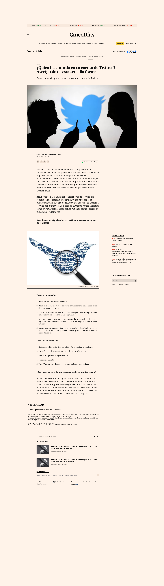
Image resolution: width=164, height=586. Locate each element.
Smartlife (35, 51)
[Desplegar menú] (28, 34)
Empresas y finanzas (44, 43)
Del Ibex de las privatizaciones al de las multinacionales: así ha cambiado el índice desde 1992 (124, 261)
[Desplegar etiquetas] (98, 475)
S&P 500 (52, 25)
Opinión (94, 43)
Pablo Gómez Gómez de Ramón (49, 155)
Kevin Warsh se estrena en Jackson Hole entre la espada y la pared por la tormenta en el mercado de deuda (124, 252)
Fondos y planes (76, 43)
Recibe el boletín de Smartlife (47, 436)
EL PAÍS (101, 42)
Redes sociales (46, 475)
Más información (41, 484)
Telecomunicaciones (71, 475)
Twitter (38, 475)
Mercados (53, 43)
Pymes (101, 57)
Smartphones (65, 57)
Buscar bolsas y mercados (121, 275)
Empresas (54, 475)
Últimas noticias (86, 43)
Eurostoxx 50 (95, 25)
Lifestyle (90, 57)
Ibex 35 (33, 25)
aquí (76, 484)
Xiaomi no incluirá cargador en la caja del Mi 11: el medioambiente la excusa (74, 461)
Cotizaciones (67, 43)
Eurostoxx (120, 284)
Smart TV (78, 57)
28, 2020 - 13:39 (42, 157)
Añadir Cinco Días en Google (91, 161)
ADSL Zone (131, 51)
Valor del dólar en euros (120, 25)
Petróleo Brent (73, 25)
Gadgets (84, 57)
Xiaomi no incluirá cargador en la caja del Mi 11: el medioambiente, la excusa (74, 447)
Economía (60, 43)
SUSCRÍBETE (120, 43)
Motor (96, 57)
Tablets (72, 57)
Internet (61, 475)
